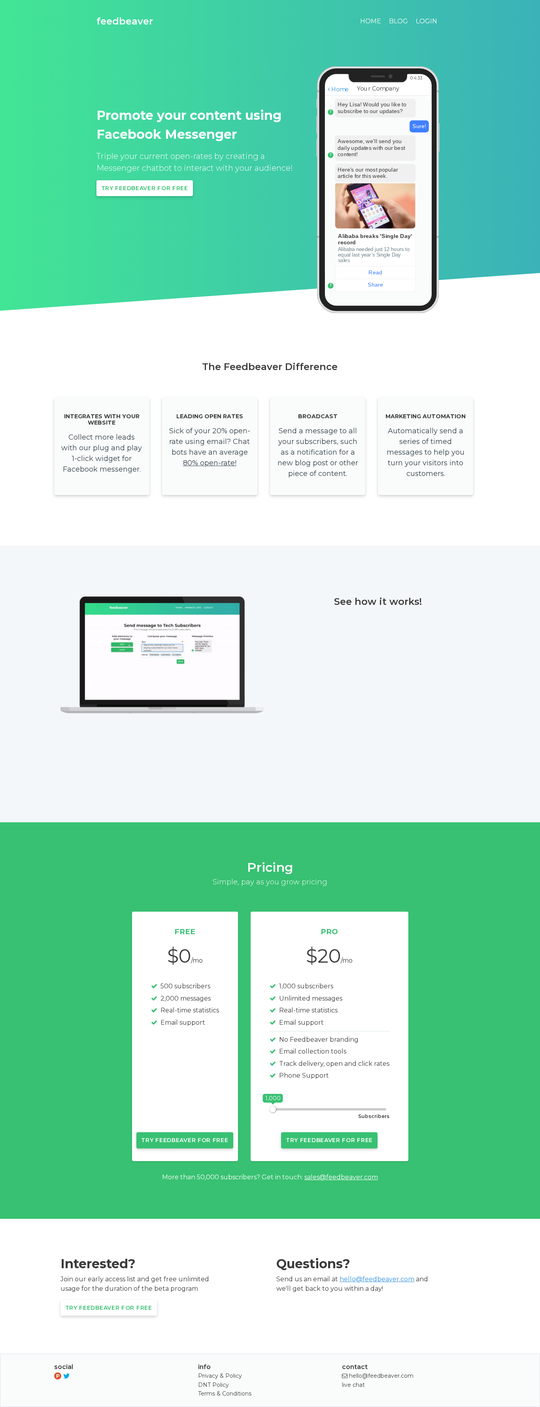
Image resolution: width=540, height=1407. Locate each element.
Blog (398, 21)
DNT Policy (213, 1384)
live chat (353, 1384)
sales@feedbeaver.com (341, 1177)
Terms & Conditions (224, 1393)
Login (426, 21)
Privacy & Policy (220, 1375)
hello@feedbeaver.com (377, 1279)
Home (370, 21)
